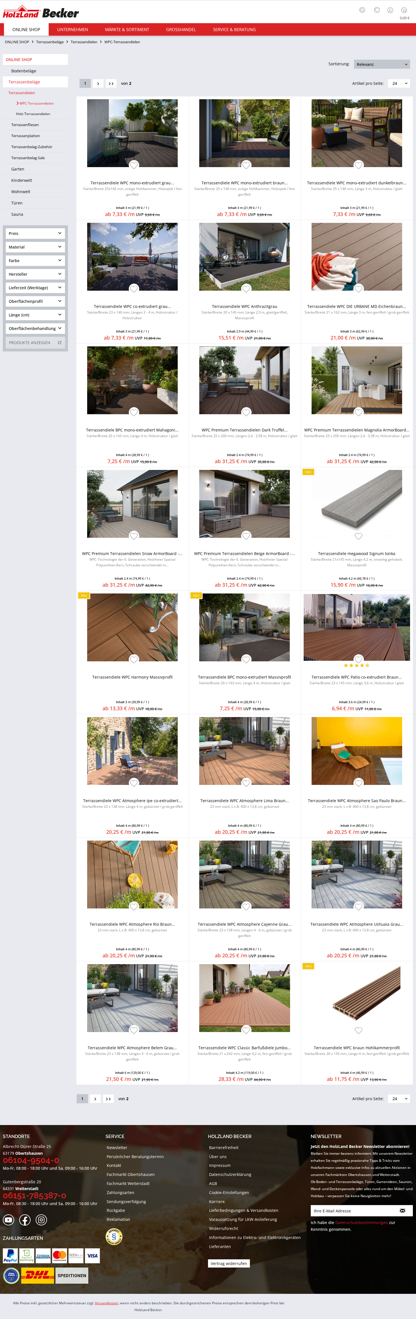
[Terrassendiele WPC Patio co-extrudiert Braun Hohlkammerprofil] (357, 627)
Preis (13, 233)
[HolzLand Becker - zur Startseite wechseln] (41, 12)
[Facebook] (26, 1220)
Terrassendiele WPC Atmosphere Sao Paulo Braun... (357, 803)
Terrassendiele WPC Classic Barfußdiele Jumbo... (245, 1053)
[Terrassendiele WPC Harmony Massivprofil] (132, 627)
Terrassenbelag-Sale (28, 157)
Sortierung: (339, 63)
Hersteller (18, 274)
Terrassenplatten (25, 135)
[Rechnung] (26, 1255)
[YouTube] (10, 1220)
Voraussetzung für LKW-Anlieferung (243, 1219)
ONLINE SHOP (19, 59)
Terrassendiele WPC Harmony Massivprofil (132, 677)
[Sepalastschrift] (75, 1255)
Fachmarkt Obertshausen (131, 1174)
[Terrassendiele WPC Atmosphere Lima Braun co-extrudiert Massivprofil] (245, 751)
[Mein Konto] (390, 10)
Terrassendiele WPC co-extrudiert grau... (132, 312)
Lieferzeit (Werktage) (28, 287)
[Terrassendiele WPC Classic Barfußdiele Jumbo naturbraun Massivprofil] (245, 998)
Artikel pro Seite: (368, 83)
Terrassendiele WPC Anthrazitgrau (244, 312)
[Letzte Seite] (111, 83)
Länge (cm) (19, 315)
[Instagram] (43, 1220)
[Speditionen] (72, 1276)
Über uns (218, 1156)
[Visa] (92, 1255)
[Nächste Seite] (98, 83)
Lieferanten (220, 1246)
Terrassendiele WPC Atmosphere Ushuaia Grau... (356, 926)
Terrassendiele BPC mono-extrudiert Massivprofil (244, 679)
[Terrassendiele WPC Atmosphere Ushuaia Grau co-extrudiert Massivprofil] (357, 874)
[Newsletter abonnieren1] (403, 1210)
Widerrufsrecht (223, 1228)
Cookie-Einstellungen (229, 1192)
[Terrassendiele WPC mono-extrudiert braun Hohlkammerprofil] (245, 133)
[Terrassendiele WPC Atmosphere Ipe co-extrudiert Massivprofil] (132, 751)
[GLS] (11, 1276)
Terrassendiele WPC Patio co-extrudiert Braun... (357, 679)
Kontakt (114, 1165)
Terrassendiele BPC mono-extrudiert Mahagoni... (132, 432)
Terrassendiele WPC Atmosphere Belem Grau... (132, 1053)
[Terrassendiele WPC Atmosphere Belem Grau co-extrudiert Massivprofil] (132, 998)
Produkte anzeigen (29, 342)
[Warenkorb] (405, 10)
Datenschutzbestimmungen (361, 1222)
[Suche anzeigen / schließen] (362, 10)
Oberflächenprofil (26, 301)
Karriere (217, 1201)
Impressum (220, 1165)
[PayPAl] (10, 1255)
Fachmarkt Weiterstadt (128, 1183)
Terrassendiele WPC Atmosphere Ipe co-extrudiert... (132, 803)
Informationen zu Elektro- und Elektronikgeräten (255, 1237)
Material (17, 247)
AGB (213, 1183)
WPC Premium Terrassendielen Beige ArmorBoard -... (244, 559)
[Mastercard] (59, 1255)
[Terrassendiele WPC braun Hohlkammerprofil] (357, 998)
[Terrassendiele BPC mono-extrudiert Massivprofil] (245, 627)
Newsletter (117, 1147)
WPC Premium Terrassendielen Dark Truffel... (244, 432)
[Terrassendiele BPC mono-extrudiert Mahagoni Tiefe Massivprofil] (132, 380)
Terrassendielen (21, 92)
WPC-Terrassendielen (36, 103)
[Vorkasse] (43, 1255)
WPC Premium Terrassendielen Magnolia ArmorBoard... (357, 432)
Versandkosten (106, 1303)
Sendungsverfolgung (126, 1201)
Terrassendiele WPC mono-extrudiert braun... (244, 188)
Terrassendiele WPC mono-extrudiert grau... (132, 188)
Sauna (17, 214)
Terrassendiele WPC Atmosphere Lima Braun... (244, 803)
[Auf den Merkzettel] (134, 166)
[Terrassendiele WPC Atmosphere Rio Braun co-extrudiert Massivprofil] (132, 874)
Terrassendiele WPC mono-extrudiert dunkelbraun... (356, 185)
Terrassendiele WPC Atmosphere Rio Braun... (132, 926)
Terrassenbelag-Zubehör (31, 146)
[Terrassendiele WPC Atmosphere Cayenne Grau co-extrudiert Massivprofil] (245, 874)
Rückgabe (116, 1210)
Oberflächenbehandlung (32, 328)
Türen (17, 203)
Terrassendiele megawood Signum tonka (357, 559)
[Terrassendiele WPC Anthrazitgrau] (245, 257)
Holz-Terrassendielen (33, 113)
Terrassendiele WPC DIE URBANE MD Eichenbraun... (357, 309)
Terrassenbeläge (24, 82)
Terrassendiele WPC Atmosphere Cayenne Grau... (245, 929)
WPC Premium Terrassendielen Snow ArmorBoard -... (132, 559)
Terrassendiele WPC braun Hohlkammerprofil (357, 1050)
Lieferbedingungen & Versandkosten (243, 1210)
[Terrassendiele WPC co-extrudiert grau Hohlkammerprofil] (132, 257)
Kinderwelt (21, 180)
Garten (17, 169)
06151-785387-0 (34, 1195)
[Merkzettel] (377, 10)
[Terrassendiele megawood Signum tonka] (357, 504)
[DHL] (37, 1276)
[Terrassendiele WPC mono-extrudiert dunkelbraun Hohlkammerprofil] (357, 133)
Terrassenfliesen (25, 124)
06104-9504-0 (31, 1160)
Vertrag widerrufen (229, 1263)
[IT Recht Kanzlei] (117, 1236)
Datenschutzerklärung (230, 1174)
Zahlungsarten (120, 1192)
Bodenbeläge (23, 71)
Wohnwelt (20, 191)
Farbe (14, 260)
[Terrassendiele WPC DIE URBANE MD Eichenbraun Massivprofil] (357, 257)
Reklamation (118, 1219)
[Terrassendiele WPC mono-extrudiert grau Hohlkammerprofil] (132, 133)
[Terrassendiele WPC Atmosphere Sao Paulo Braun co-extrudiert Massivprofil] (357, 751)
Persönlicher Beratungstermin (135, 1156)
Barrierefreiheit (224, 1147)
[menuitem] (364, 9)
